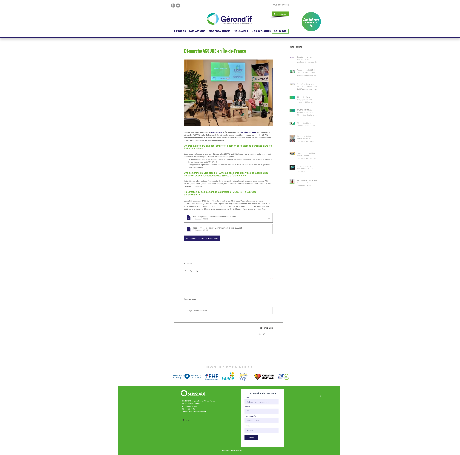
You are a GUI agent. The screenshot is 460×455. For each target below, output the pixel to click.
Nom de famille (250, 416)
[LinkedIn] (173, 5)
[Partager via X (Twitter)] (191, 271)
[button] (179, 31)
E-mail (247, 397)
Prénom (247, 406)
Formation (188, 263)
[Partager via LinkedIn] (197, 271)
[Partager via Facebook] (185, 271)
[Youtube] (178, 5)
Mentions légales (236, 450)
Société (247, 426)
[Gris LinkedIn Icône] (260, 334)
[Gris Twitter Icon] (263, 334)
